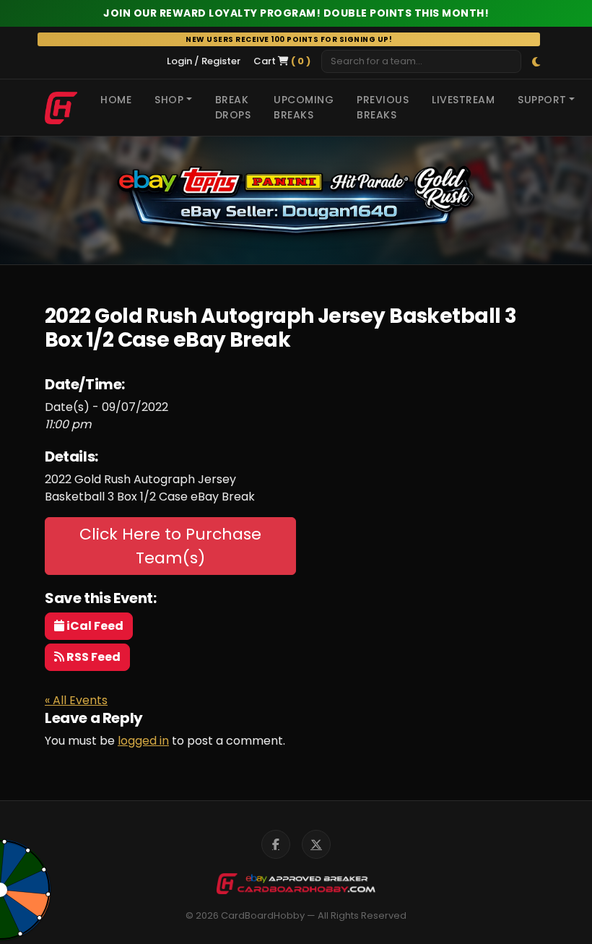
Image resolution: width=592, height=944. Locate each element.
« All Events (76, 700)
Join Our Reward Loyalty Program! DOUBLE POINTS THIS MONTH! (296, 13)
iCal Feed (93, 626)
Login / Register (203, 61)
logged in (143, 740)
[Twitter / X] (316, 844)
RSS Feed (92, 657)
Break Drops (233, 107)
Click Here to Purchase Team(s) (170, 546)
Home (115, 99)
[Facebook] (275, 844)
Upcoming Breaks (304, 107)
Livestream (463, 99)
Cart (281, 61)
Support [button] (542, 99)
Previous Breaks (383, 107)
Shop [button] (168, 99)
